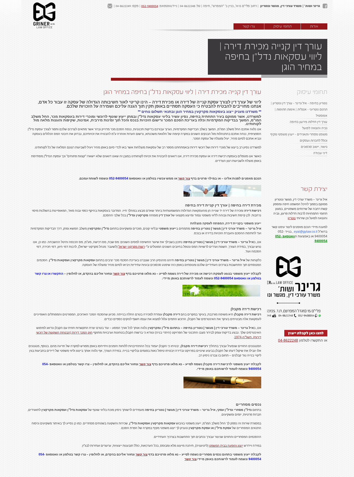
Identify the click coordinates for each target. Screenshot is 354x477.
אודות (314, 26)
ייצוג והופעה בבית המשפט (226, 445)
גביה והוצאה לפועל (314, 128)
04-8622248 (288, 340)
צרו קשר (249, 26)
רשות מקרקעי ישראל (131, 246)
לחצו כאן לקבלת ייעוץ (306, 333)
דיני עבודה (320, 153)
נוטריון (292, 218)
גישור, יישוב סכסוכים (314, 147)
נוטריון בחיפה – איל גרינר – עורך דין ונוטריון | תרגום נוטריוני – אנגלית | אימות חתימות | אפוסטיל (299, 109)
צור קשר (184, 178)
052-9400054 (149, 6)
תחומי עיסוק (282, 26)
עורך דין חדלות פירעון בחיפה (308, 122)
